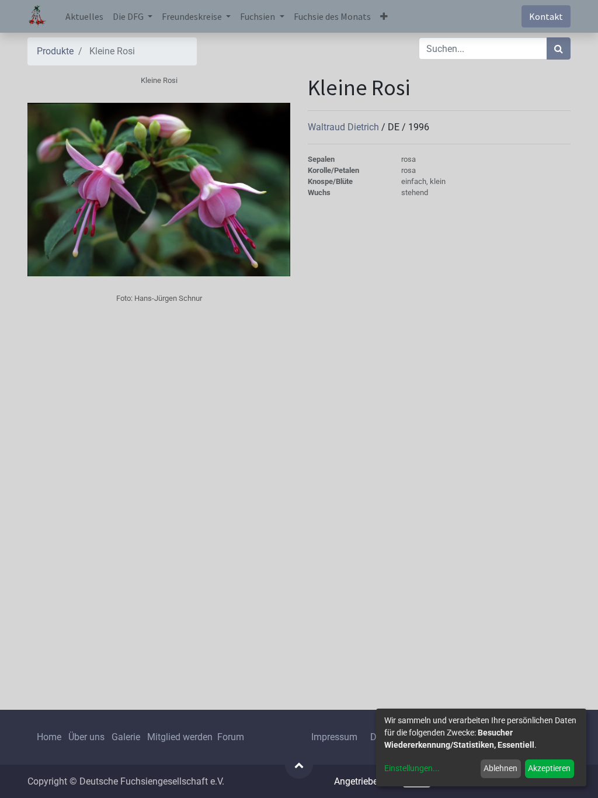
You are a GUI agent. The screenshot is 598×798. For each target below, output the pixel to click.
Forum (230, 737)
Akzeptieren (549, 768)
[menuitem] (84, 16)
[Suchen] (559, 48)
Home (49, 737)
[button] (384, 16)
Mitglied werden (181, 737)
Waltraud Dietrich (344, 127)
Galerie (126, 737)
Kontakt (546, 16)
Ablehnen (500, 768)
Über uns (86, 737)
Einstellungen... (412, 768)
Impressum (334, 737)
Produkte (55, 51)
